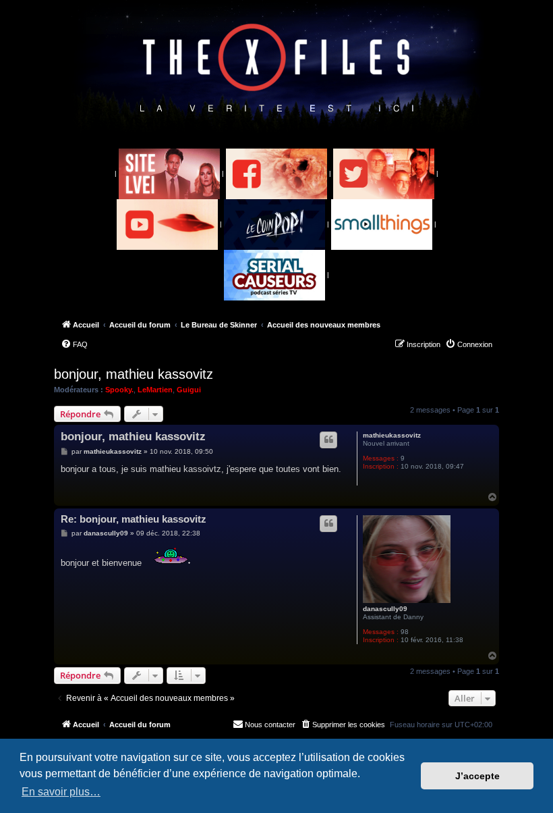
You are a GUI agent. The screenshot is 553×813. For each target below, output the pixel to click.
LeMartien (155, 390)
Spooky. (119, 390)
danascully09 (385, 608)
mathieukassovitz (392, 435)
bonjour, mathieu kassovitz (133, 374)
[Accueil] (276, 68)
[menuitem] (74, 344)
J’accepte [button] (477, 775)
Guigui (189, 390)
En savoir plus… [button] (61, 791)
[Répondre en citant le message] (328, 439)
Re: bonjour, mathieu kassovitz (133, 519)
